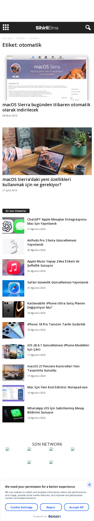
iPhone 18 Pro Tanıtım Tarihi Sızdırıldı (56, 324)
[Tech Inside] (81, 457)
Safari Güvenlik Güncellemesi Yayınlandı (57, 282)
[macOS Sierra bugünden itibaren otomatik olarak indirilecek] (47, 76)
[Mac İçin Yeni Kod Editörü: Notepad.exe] (13, 393)
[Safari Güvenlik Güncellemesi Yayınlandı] (13, 288)
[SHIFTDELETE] (15, 457)
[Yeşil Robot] (59, 457)
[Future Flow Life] (59, 470)
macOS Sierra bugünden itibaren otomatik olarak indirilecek (46, 107)
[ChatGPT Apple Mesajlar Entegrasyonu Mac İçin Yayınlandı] (13, 225)
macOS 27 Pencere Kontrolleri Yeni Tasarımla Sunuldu (53, 368)
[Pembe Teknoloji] (37, 470)
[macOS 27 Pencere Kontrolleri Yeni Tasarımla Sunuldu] (13, 372)
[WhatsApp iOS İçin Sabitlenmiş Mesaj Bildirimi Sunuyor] (13, 414)
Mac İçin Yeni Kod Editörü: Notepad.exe (57, 387)
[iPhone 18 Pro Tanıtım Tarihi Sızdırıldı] (13, 330)
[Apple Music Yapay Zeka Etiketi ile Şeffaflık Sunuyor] (13, 267)
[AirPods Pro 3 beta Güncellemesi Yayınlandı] (13, 246)
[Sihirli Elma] (37, 457)
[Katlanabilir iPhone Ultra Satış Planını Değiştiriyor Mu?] (13, 309)
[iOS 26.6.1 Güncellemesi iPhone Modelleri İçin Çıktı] (13, 351)
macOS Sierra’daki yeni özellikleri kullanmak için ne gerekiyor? (36, 182)
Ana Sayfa (7, 38)
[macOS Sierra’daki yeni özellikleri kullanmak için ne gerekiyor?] (47, 151)
